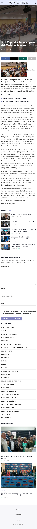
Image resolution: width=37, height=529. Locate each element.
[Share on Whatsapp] (23, 58)
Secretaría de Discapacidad (10, 394)
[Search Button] (35, 2)
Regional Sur (5, 374)
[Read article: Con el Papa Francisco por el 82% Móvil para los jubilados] (18, 439)
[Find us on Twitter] (15, 524)
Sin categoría (6, 418)
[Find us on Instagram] (17, 524)
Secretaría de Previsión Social (11, 404)
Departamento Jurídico (9, 334)
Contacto (18, 509)
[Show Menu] (2, 2)
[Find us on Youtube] (20, 524)
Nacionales (5, 357)
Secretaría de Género (8, 401)
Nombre (4, 288)
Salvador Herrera (7, 384)
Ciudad (12, 53)
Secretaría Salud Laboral (10, 411)
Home (2, 53)
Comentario (5, 266)
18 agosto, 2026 (15, 216)
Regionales (5, 377)
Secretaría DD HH (7, 387)
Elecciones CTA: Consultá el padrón (14, 98)
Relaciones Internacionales (11, 381)
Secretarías (5, 414)
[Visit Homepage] (18, 2)
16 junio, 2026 (15, 241)
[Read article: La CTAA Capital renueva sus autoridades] (5, 224)
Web (2, 304)
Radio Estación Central (9, 371)
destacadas (5, 341)
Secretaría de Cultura (9, 391)
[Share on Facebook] (5, 58)
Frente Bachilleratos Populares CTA (14, 347)
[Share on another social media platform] (32, 58)
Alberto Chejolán (7, 327)
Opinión (4, 364)
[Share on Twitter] (14, 58)
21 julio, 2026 (14, 233)
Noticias (7, 53)
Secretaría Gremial (8, 408)
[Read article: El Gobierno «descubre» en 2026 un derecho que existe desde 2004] (5, 239)
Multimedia (5, 354)
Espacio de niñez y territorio (11, 344)
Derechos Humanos (8, 337)
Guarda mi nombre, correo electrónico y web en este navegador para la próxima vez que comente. (19, 312)
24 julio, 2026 (15, 224)
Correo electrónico (7, 296)
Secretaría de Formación (9, 397)
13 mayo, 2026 (14, 248)
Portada (4, 367)
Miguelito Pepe (6, 351)
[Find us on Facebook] (13, 524)
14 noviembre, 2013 (6, 49)
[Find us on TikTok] (22, 524)
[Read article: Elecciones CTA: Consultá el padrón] (5, 216)
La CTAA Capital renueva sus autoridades (16, 101)
